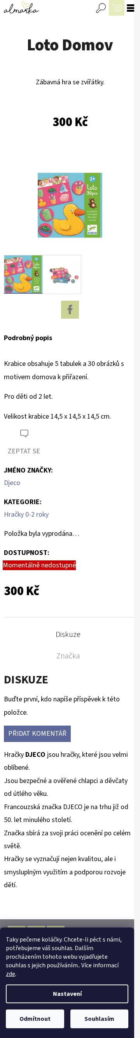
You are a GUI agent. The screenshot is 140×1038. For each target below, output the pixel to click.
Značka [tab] (68, 656)
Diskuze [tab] (68, 634)
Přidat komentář (37, 733)
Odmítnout (35, 1019)
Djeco (12, 483)
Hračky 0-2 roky (26, 514)
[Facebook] (70, 310)
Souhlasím (99, 1019)
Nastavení (67, 994)
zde (10, 974)
